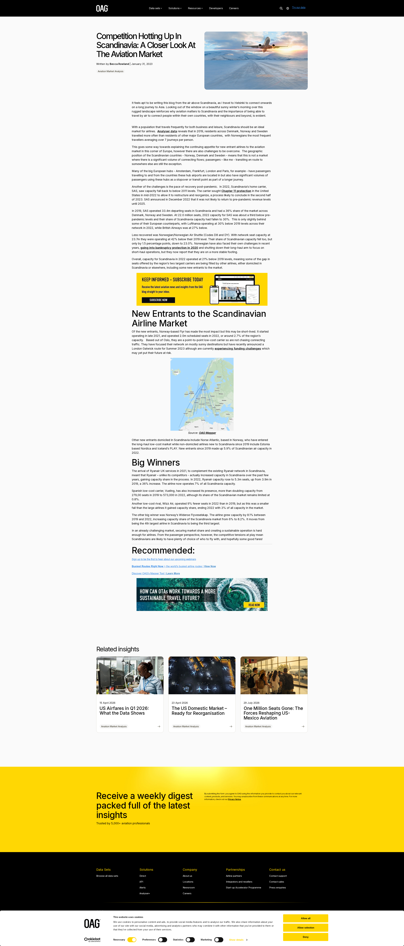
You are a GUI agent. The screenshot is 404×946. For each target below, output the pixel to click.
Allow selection (305, 927)
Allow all (305, 918)
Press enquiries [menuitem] (277, 888)
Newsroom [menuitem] (189, 888)
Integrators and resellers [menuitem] (239, 882)
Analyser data (167, 131)
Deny (306, 937)
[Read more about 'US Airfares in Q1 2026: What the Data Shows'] (129, 675)
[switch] (162, 939)
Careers (234, 8)
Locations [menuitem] (188, 882)
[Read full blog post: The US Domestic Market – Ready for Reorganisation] (231, 727)
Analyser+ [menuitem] (145, 893)
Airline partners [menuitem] (234, 876)
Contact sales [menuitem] (276, 882)
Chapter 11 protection (236, 191)
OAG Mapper (207, 432)
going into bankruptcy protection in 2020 (169, 247)
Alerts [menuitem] (143, 888)
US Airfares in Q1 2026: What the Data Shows (124, 711)
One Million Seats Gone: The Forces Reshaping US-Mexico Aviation (273, 713)
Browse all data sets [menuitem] (107, 876)
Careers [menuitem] (187, 893)
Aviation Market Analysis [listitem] (114, 726)
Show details (236, 939)
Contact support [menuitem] (278, 876)
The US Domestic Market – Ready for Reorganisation (199, 711)
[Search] (281, 8)
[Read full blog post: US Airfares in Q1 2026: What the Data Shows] (159, 727)
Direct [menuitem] (143, 876)
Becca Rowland (120, 63)
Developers (216, 8)
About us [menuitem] (187, 876)
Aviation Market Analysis (110, 71)
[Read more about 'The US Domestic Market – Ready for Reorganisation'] (202, 675)
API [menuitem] (141, 882)
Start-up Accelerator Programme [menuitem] (243, 888)
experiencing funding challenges (238, 348)
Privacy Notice (234, 799)
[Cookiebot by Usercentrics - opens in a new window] (92, 939)
